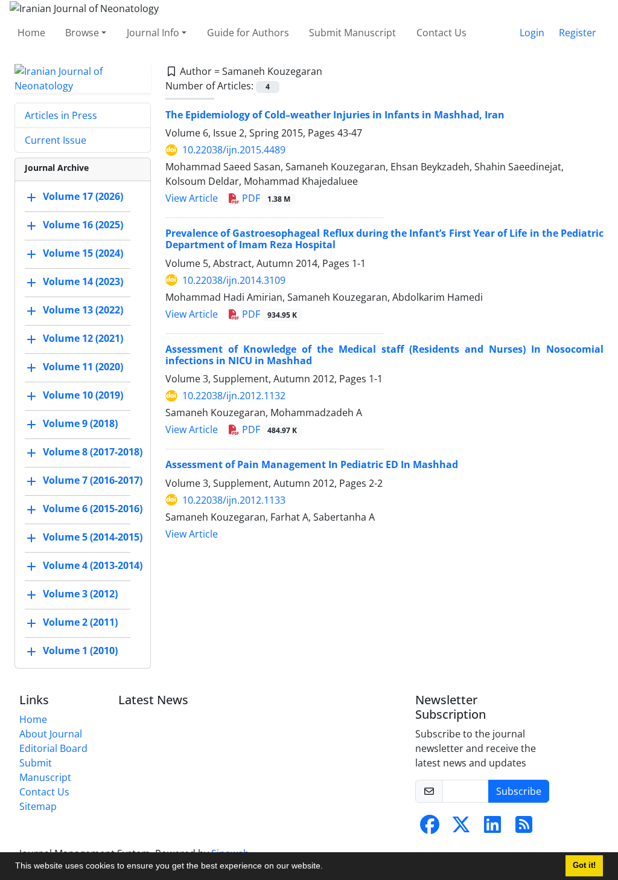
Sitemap (38, 806)
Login (532, 32)
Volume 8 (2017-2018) (92, 451)
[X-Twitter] (461, 828)
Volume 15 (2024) (83, 253)
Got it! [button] (584, 865)
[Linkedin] (492, 828)
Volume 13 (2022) (83, 309)
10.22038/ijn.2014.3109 (233, 280)
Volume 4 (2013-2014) (92, 565)
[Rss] (523, 828)
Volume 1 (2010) (80, 650)
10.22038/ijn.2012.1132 (233, 395)
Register (577, 32)
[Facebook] (429, 828)
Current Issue (55, 140)
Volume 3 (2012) (80, 593)
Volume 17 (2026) (83, 196)
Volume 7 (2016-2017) (92, 480)
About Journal (50, 733)
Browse (82, 32)
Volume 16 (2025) (83, 224)
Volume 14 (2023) (83, 281)
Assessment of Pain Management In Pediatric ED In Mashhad (311, 464)
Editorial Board (53, 748)
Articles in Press (61, 115)
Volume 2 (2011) (80, 622)
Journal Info (153, 32)
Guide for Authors (248, 32)
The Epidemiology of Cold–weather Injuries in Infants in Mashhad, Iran (335, 114)
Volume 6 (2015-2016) (92, 508)
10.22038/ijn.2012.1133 (233, 500)
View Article (191, 198)
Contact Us (441, 32)
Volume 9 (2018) (80, 423)
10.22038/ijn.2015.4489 (233, 149)
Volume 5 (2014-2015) (92, 537)
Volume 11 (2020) (83, 366)
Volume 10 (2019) (83, 395)
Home (31, 32)
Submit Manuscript (352, 32)
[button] (327, 867)
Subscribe (518, 791)
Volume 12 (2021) (83, 338)
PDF (265, 198)
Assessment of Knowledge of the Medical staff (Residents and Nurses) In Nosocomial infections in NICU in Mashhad (384, 354)
